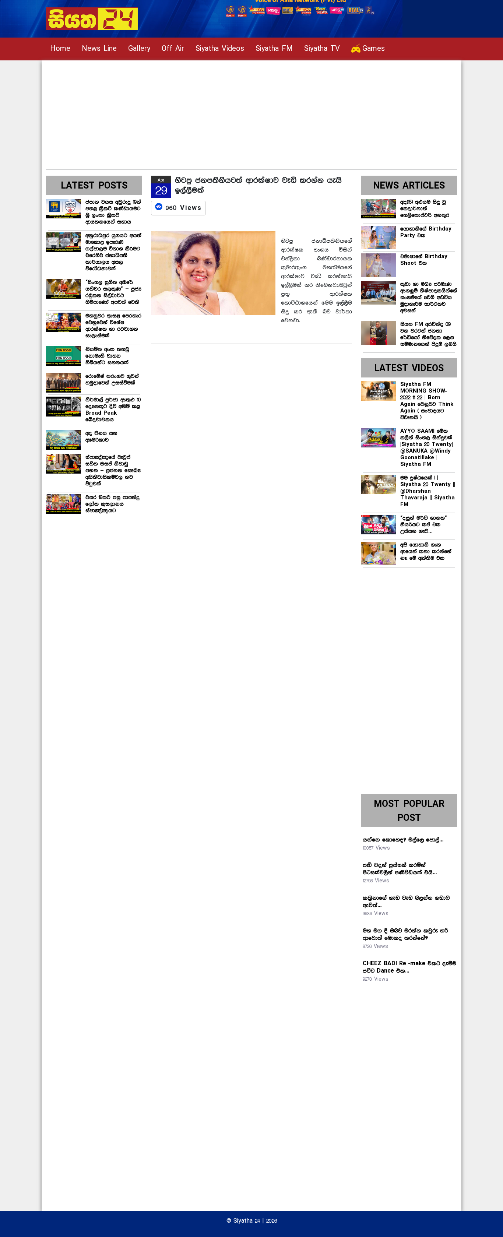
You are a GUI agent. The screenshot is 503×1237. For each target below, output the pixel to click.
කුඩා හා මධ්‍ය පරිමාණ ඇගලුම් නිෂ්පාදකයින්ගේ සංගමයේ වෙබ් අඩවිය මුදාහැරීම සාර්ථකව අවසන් (428, 297)
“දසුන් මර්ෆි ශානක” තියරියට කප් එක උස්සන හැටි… (423, 524)
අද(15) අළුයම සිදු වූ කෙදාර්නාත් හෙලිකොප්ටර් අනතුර (424, 208)
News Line (99, 49)
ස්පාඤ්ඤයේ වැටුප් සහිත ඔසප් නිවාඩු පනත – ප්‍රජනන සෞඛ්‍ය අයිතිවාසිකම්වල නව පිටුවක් (113, 470)
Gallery (139, 49)
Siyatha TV (322, 49)
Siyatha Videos (220, 49)
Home (60, 49)
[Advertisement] (251, 112)
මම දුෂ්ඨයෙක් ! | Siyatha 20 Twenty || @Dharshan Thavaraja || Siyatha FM (427, 491)
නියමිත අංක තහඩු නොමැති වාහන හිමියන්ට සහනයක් (107, 356)
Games (373, 49)
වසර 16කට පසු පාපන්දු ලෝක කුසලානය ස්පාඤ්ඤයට (112, 504)
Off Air (173, 49)
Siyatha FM (274, 49)
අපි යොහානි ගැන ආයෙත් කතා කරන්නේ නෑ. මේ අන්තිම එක (425, 551)
